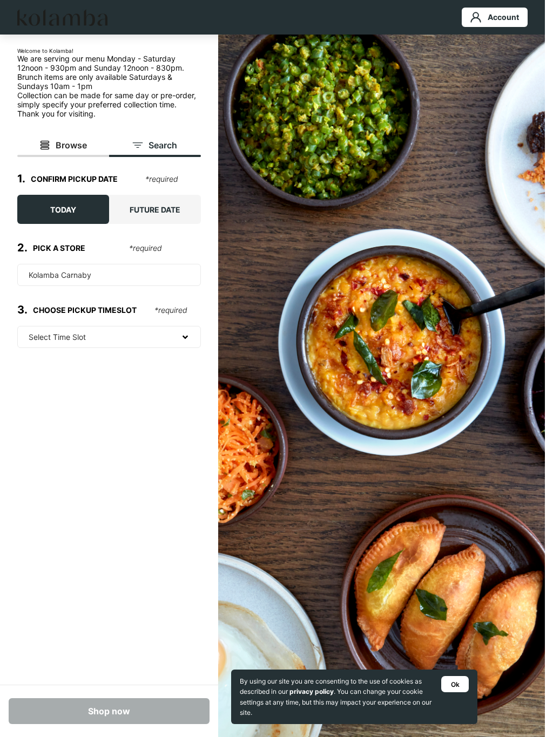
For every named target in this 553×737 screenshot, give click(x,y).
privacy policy (311, 691)
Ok (455, 684)
